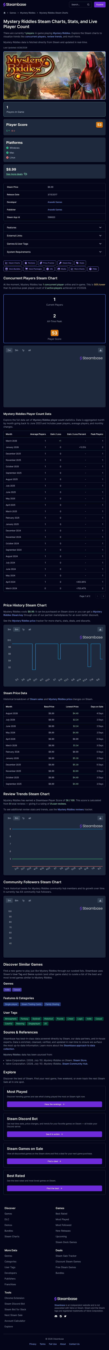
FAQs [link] (95, 269)
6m (16, 629)
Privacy (32, 1344)
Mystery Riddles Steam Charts (53, 13)
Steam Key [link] (67, 263)
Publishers (10, 1278)
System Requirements (19, 251)
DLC (7, 1219)
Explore (99, 4)
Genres (8, 1255)
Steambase (59, 1305)
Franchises (10, 1284)
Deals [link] (82, 263)
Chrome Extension (14, 1298)
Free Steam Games (66, 1267)
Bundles (9, 1230)
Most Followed (63, 1225)
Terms (43, 1344)
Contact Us (74, 1344)
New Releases (63, 1230)
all (29, 350)
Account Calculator (15, 1320)
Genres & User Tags (17, 243)
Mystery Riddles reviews (71, 809)
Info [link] (51, 269)
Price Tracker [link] (48, 263)
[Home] (4, 13)
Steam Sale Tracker (66, 1255)
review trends (54, 36)
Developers (11, 1272)
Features (11, 227)
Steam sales (36, 699)
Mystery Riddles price (23, 620)
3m (16, 350)
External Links (14, 235)
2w (9, 350)
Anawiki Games (55, 202)
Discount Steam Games (68, 1261)
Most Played (62, 1219)
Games (13, 13)
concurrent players (35, 36)
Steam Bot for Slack (15, 1309)
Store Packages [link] (35, 269)
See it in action (53, 1134)
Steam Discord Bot (15, 1303)
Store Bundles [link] (14, 269)
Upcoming (61, 1236)
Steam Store (79, 1060)
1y (23, 350)
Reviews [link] (31, 263)
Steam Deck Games (66, 1242)
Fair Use (53, 1344)
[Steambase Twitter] (65, 1316)
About (63, 1344)
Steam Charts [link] (14, 263)
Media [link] (63, 269)
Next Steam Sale (13, 1315)
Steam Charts (12, 1236)
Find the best (53, 1188)
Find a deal (53, 1161)
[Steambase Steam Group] (61, 1316)
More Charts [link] (79, 269)
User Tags (10, 1267)
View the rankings (52, 1104)
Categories (10, 1261)
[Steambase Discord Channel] (55, 1316)
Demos (8, 1225)
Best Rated (61, 1213)
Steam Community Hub (74, 1063)
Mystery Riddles (27, 13)
